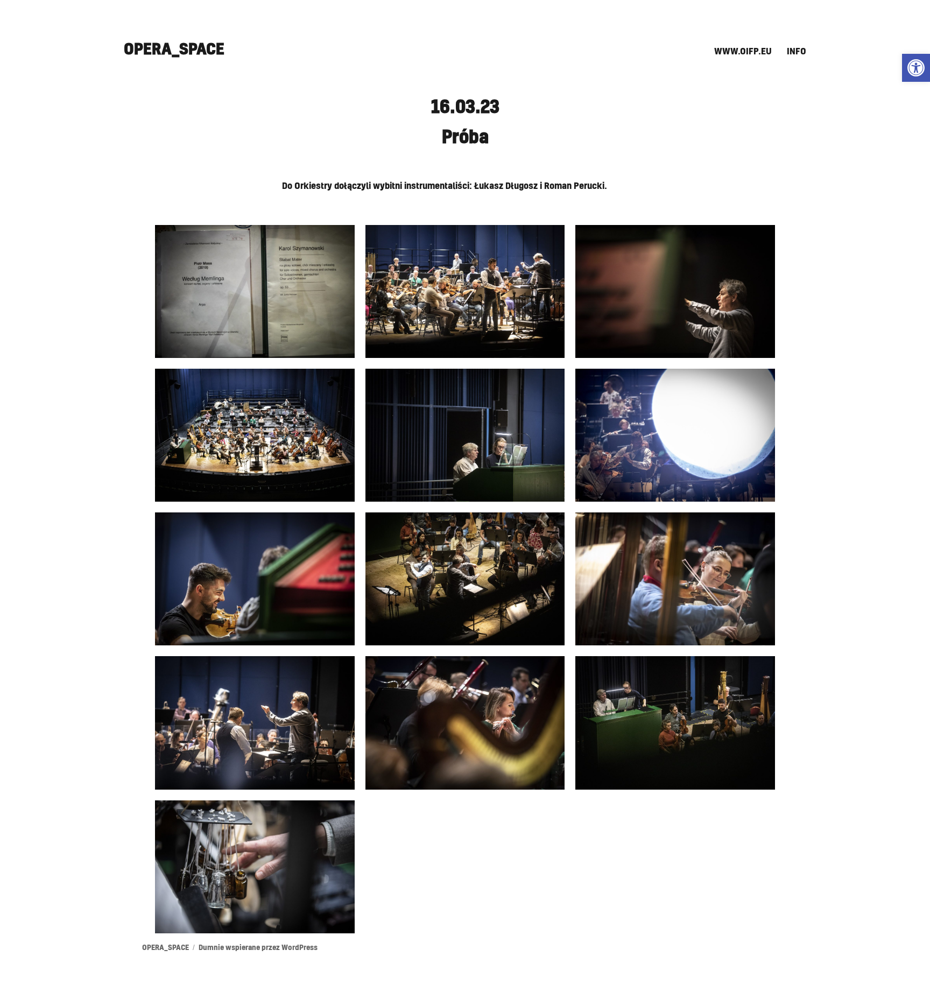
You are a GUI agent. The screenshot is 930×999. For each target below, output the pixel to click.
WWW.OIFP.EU (743, 51)
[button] (916, 68)
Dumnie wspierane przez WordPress (258, 948)
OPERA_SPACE (174, 49)
